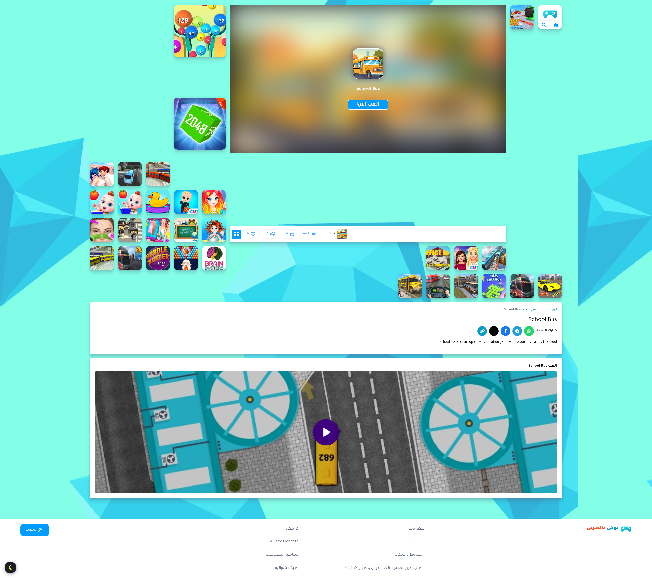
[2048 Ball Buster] (200, 31)
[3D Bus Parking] (522, 17)
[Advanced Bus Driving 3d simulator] (158, 174)
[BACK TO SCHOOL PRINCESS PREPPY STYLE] (158, 230)
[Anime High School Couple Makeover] (102, 174)
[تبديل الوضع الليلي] (10, 567)
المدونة (31, 530)
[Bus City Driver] (102, 258)
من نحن (292, 529)
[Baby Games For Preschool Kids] (158, 202)
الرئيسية (550, 12)
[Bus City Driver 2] (550, 286)
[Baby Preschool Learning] (130, 202)
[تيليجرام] (517, 331)
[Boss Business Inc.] (438, 258)
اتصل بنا (416, 529)
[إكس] (494, 331)
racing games (533, 309)
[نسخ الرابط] (482, 331)
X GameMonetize (284, 542)
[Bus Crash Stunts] (466, 286)
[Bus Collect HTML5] (494, 286)
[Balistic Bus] (130, 230)
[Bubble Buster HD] (158, 258)
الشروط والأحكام (409, 555)
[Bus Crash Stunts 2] (438, 286)
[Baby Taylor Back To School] (214, 230)
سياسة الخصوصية (281, 555)
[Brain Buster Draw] (214, 258)
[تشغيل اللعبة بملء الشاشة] (236, 234)
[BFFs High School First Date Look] (466, 258)
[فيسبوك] (505, 331)
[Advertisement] (130, 81)
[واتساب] (529, 331)
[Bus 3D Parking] (130, 258)
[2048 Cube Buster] (200, 124)
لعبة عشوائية (286, 568)
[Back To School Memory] (186, 230)
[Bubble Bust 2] (186, 258)
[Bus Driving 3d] (410, 286)
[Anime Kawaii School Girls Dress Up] (214, 202)
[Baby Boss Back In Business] (186, 202)
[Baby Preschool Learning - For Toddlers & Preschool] (102, 202)
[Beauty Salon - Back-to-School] (102, 230)
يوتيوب (418, 542)
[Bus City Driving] (522, 286)
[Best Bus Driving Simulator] (494, 258)
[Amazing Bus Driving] (130, 174)
